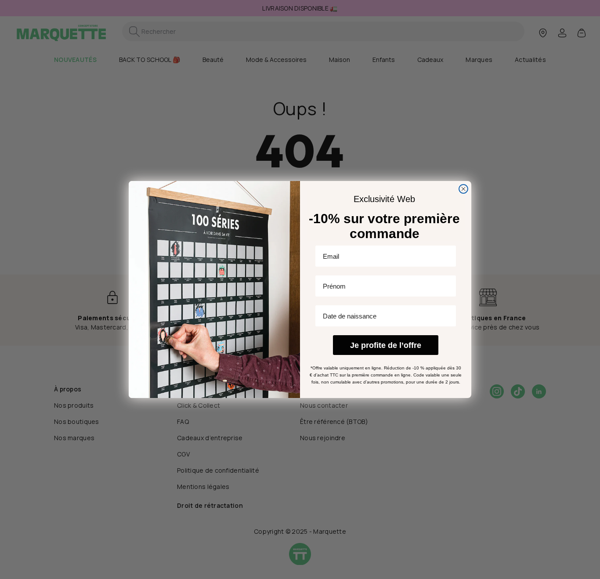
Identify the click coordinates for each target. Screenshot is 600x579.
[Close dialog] (463, 189)
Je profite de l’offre (385, 345)
